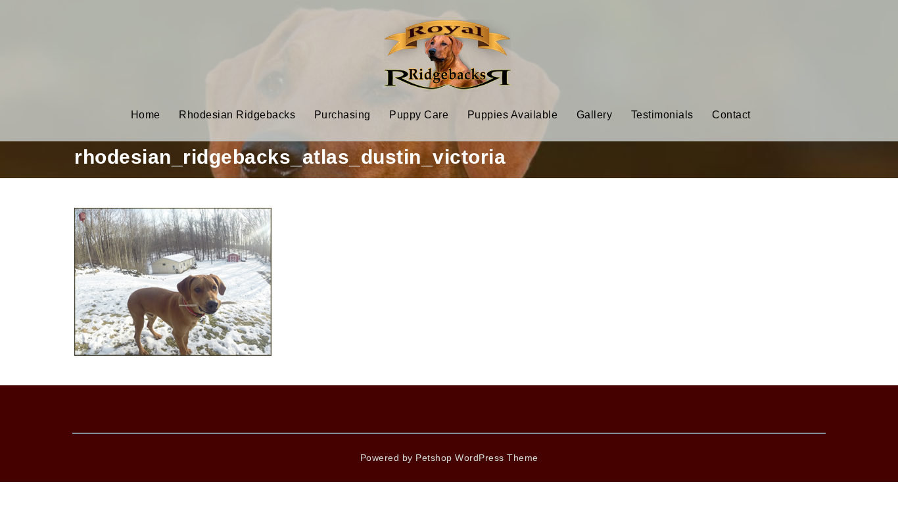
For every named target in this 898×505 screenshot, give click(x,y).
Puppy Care (418, 114)
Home (145, 114)
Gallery (595, 114)
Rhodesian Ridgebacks (237, 114)
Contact (731, 114)
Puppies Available (512, 114)
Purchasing (342, 114)
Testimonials (662, 114)
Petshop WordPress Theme (476, 457)
